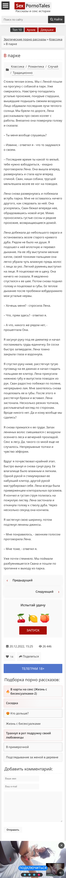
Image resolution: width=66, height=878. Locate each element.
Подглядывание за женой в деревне (32, 757)
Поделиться (31, 656)
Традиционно (23, 73)
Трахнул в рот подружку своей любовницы (28, 735)
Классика (55, 39)
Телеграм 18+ (33, 668)
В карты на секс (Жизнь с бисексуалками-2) (28, 691)
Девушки (47, 30)
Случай (53, 66)
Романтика (36, 66)
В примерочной (17, 747)
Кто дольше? (19, 713)
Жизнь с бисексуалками (23, 724)
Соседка (12, 703)
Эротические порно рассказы (25, 39)
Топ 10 (17, 30)
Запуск (33, 630)
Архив (31, 30)
